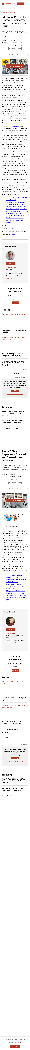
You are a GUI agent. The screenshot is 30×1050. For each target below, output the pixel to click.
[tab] (6, 370)
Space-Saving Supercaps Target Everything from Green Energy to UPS (16, 597)
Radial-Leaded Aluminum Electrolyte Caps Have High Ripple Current (15, 586)
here (12, 228)
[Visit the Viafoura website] (24, 377)
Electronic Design (16, 42)
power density (14, 126)
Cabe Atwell (5, 475)
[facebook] (9, 54)
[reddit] (18, 54)
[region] (15, 373)
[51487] (10, 517)
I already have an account (15, 394)
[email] (20, 54)
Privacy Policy (17, 1042)
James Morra (11, 268)
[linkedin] (12, 54)
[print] (27, 54)
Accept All (15, 1046)
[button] (3, 4)
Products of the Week (8, 12)
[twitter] (15, 54)
